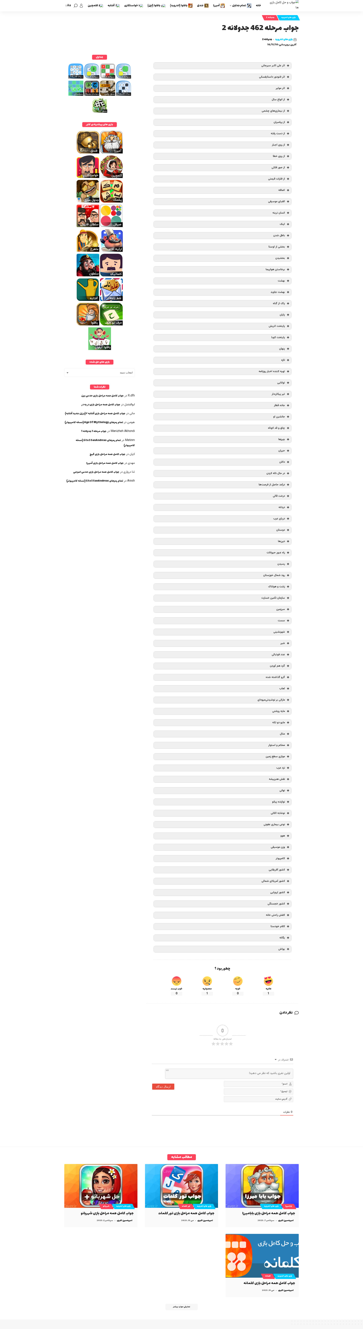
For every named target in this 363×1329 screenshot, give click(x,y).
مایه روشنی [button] (278, 711)
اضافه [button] (281, 190)
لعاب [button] (282, 688)
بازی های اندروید (288, 17)
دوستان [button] (280, 530)
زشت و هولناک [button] (276, 586)
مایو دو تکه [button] (278, 722)
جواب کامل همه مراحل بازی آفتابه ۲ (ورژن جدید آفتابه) (95, 413)
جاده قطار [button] (279, 405)
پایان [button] (282, 315)
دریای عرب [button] (279, 518)
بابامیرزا (288, 1206)
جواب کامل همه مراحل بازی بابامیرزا (268, 1213)
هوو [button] (282, 836)
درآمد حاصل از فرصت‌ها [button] (272, 485)
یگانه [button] (282, 938)
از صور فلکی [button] (278, 167)
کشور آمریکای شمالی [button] (273, 881)
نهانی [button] (282, 790)
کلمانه (268, 1276)
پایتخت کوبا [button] (278, 337)
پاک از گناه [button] (279, 303)
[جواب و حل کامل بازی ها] (283, 5)
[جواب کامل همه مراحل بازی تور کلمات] (181, 1186)
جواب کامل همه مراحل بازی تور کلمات (186, 1213)
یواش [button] (281, 949)
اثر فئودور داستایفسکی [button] (272, 77)
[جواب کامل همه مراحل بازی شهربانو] (100, 1186)
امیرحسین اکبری (286, 1221)
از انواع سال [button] (278, 99)
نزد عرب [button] (280, 768)
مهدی (131, 463)
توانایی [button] (281, 383)
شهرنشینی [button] (279, 632)
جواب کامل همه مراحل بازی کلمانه (269, 1283)
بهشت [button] (281, 281)
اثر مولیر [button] (280, 88)
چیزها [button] (281, 439)
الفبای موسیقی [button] (276, 201)
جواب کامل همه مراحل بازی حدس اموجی (96, 472)
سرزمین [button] (280, 609)
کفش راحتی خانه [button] (275, 915)
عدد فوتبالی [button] (278, 654)
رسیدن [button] (281, 564)
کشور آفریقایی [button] (277, 870)
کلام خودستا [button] (278, 926)
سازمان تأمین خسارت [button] (273, 598)
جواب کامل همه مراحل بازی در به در (100, 404)
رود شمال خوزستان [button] (274, 575)
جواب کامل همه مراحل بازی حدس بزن (102, 395)
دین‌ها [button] (281, 541)
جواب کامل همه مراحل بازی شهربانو (107, 1213)
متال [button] (282, 734)
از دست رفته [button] (278, 133)
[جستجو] (76, 5)
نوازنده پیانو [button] (278, 802)
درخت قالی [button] (279, 496)
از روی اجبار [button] (278, 145)
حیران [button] (281, 451)
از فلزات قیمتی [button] (276, 179)
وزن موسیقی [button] (278, 847)
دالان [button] (282, 462)
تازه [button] (283, 360)
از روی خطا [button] (279, 156)
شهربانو (106, 1206)
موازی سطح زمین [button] (275, 756)
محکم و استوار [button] (276, 745)
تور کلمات (186, 1206)
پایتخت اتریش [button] (277, 326)
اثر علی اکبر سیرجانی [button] (273, 65)
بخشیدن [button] (280, 258)
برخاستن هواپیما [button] (275, 269)
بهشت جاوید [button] (278, 292)
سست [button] (281, 620)
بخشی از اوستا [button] (276, 247)
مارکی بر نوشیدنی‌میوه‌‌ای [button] (271, 700)
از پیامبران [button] (279, 122)
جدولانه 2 (270, 17)
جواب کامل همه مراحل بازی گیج (107, 454)
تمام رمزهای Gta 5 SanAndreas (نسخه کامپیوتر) (94, 481)
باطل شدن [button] (279, 235)
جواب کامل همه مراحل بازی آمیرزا (105, 463)
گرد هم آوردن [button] (277, 666)
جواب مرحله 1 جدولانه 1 (93, 431)
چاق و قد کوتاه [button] (276, 428)
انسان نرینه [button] (278, 213)
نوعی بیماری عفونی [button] (274, 824)
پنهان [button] (282, 349)
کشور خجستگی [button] (276, 904)
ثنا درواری (129, 472)
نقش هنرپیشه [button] (277, 779)
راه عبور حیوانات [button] (276, 552)
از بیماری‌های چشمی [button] (273, 111)
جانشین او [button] (279, 417)
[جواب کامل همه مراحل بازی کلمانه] (262, 1256)
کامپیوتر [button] (280, 858)
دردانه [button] (281, 507)
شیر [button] (282, 643)
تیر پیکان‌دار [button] (278, 394)
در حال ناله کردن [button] (275, 473)
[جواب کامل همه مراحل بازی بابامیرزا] (262, 1186)
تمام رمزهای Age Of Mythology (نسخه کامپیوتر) (94, 422)
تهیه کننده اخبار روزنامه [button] (272, 371)
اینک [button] (282, 224)
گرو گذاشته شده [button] (275, 677)
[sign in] (81, 6)
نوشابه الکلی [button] (278, 813)
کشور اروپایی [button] (277, 892)
